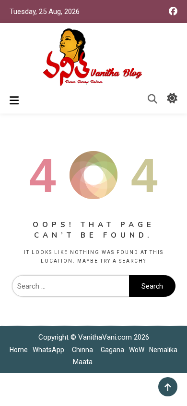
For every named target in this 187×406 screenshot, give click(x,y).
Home (19, 350)
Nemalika (163, 350)
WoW (136, 350)
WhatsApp (48, 350)
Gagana (112, 350)
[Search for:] (70, 286)
